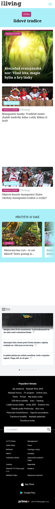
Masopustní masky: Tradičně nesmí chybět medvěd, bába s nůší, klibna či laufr (24, 117)
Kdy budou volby (35, 397)
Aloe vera (39, 408)
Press (30, 445)
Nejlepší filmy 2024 (34, 389)
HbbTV (8, 454)
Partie (15, 397)
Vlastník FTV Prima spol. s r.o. (15, 470)
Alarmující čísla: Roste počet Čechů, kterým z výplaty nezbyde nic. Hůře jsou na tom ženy (25, 343)
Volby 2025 (31, 405)
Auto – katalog (36, 401)
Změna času (41, 393)
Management (33, 441)
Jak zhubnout (18, 389)
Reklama (9, 449)
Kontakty (31, 454)
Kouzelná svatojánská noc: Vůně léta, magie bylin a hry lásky (23, 73)
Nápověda (31, 464)
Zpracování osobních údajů (35, 459)
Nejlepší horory (15, 393)
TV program (29, 393)
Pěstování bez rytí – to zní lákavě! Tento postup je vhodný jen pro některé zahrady (19, 251)
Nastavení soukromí (35, 475)
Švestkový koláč (27, 420)
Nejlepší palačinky (37, 416)
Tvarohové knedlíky (18, 416)
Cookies (9, 464)
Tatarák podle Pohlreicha (22, 408)
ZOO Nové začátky (20, 401)
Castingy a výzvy (34, 449)
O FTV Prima (10, 441)
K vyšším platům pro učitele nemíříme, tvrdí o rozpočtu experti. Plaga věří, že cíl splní (26, 356)
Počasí (23, 397)
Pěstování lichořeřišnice (17, 412)
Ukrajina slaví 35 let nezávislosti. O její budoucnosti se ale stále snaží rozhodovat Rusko (26, 331)
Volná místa (10, 445)
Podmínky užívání (12, 458)
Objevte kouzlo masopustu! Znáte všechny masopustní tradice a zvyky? (24, 196)
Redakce (31, 469)
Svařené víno (43, 405)
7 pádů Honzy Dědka (15, 405)
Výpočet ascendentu (39, 412)
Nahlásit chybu (11, 475)
